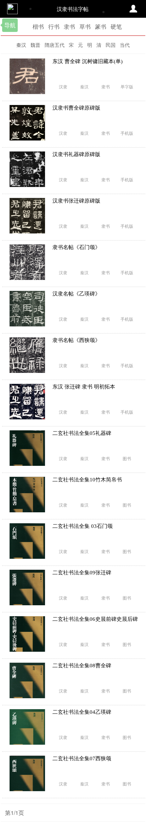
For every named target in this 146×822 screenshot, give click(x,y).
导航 (10, 25)
